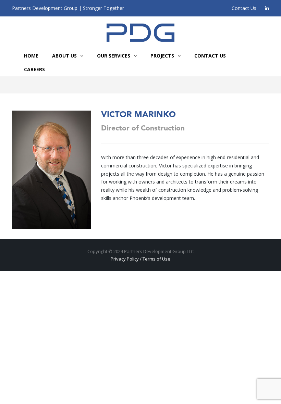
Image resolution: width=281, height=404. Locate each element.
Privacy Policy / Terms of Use (140, 259)
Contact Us (244, 8)
